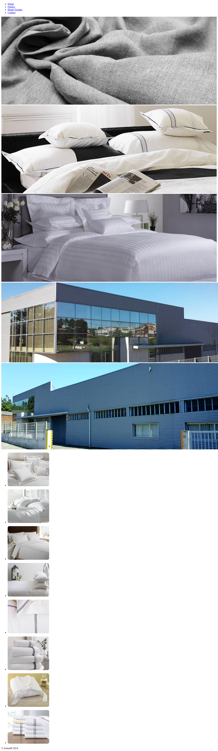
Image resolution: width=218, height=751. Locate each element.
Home (11, 4)
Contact (11, 12)
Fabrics (11, 6)
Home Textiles (15, 9)
